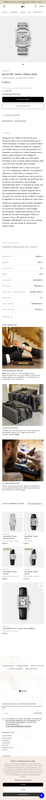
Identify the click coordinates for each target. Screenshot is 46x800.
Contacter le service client (13, 247)
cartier (22, 12)
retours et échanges (16, 668)
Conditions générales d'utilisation (18, 726)
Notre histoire (7, 735)
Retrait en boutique (37, 665)
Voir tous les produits (35, 503)
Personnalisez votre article (11, 94)
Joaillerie (5, 745)
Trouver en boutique (23, 106)
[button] (22, 3)
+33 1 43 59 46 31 (31, 247)
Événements (5, 740)
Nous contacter (7, 120)
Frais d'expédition (7, 88)
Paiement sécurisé (8, 665)
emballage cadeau (31, 668)
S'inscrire (38, 713)
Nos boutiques (7, 738)
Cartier (5, 71)
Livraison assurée (22, 665)
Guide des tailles (20, 120)
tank (29, 12)
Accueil (4, 12)
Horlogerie (14, 12)
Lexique (4, 750)
